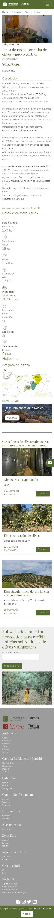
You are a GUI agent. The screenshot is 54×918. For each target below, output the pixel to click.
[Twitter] (29, 903)
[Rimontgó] (15, 4)
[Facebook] (18, 903)
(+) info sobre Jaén (10, 401)
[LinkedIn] (35, 903)
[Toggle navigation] (47, 4)
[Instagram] (24, 903)
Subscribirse (12, 666)
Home (5, 12)
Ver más (12, 418)
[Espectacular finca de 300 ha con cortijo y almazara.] (27, 574)
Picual (27, 12)
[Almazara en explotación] (27, 462)
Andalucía (16, 12)
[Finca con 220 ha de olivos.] (27, 518)
